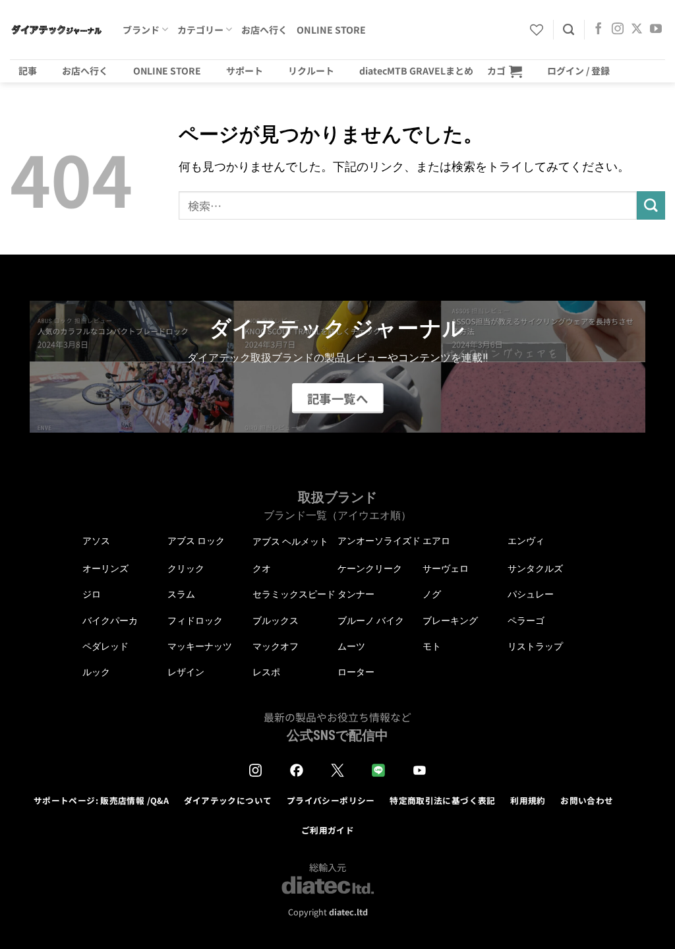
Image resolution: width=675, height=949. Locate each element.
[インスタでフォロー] (618, 29)
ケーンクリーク (370, 568)
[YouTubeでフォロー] (656, 29)
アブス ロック (196, 541)
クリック (185, 568)
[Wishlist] (536, 29)
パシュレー (531, 594)
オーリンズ (105, 568)
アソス (96, 541)
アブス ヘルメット (290, 541)
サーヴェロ (446, 568)
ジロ (91, 594)
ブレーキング (450, 620)
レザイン (185, 672)
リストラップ (535, 646)
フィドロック (195, 620)
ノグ (432, 594)
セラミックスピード (294, 594)
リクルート (311, 70)
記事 (27, 70)
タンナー (356, 594)
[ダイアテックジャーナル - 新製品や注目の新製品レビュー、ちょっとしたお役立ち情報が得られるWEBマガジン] (56, 29)
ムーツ (351, 646)
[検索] (568, 29)
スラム (181, 594)
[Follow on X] (637, 29)
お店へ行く (264, 29)
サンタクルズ (535, 568)
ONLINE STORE (331, 29)
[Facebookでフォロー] (598, 29)
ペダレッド (105, 646)
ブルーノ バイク (371, 620)
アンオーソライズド (379, 541)
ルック (96, 672)
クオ (261, 568)
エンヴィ (526, 541)
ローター (356, 672)
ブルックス (275, 620)
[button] (504, 70)
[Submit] (651, 205)
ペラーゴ (526, 620)
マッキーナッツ (199, 646)
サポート (244, 70)
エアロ (436, 541)
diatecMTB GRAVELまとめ (416, 70)
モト (432, 646)
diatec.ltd (348, 911)
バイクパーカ (110, 620)
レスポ (266, 672)
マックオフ (275, 646)
